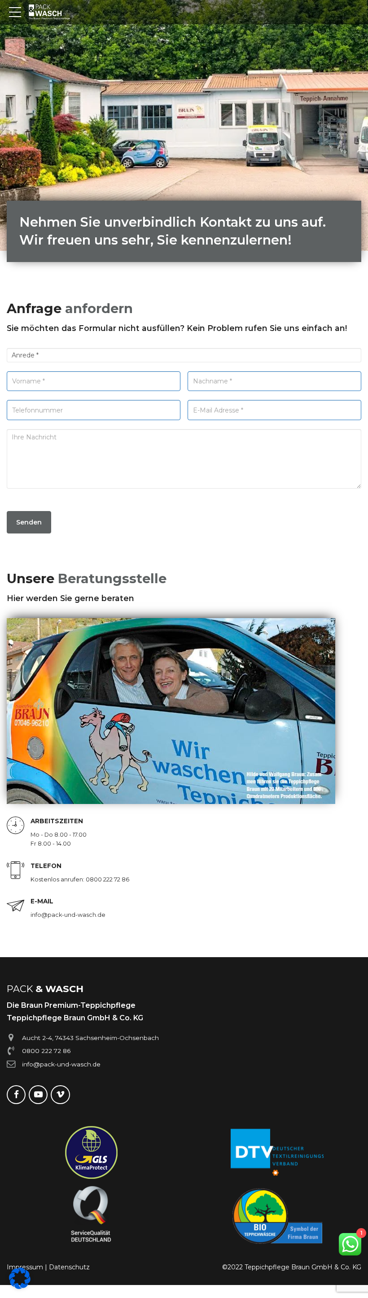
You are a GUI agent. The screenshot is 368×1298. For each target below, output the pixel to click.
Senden (29, 522)
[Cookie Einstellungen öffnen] (20, 1287)
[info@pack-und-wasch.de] (11, 1064)
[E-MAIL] (15, 906)
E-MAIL (42, 901)
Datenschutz (69, 1267)
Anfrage (70, 308)
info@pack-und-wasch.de (61, 1064)
